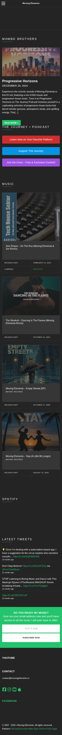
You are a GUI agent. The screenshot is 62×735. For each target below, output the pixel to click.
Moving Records (19, 728)
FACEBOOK (9, 700)
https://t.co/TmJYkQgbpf (35, 586)
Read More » (11, 123)
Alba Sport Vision (37, 728)
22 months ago (8, 589)
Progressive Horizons (20, 81)
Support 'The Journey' (31, 151)
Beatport (38, 269)
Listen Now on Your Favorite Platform (31, 139)
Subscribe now (31, 638)
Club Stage (52, 728)
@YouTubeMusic (11, 569)
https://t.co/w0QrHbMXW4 (26, 556)
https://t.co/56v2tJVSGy (34, 566)
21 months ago (8, 573)
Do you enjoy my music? (31, 612)
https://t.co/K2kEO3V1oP (14, 595)
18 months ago (8, 560)
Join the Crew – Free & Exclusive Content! (31, 162)
